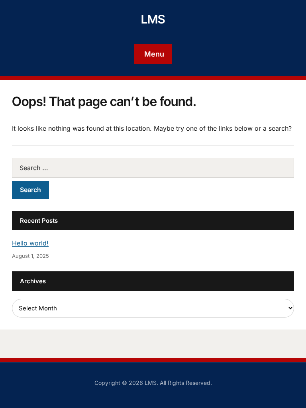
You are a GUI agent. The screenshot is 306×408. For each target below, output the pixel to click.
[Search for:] (153, 168)
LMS (153, 19)
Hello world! (30, 243)
